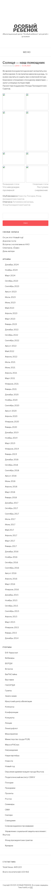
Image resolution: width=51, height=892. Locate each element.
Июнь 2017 (10, 524)
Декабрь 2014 (11, 638)
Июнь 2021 (10, 367)
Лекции (8, 723)
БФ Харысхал (11, 653)
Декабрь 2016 (11, 551)
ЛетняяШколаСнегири (23, 202)
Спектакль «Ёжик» (11, 248)
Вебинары (9, 658)
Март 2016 (10, 584)
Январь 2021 (11, 389)
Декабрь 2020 (12, 394)
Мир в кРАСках (12, 745)
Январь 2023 (11, 324)
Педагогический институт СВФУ (20, 777)
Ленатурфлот (11, 728)
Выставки (9, 680)
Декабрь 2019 (11, 432)
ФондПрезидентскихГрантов (16, 205)
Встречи (9, 669)
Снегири (9, 815)
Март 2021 (10, 378)
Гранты (8, 690)
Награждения (11, 750)
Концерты (9, 717)
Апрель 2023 (11, 313)
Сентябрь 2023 (12, 286)
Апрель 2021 (11, 373)
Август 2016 (10, 573)
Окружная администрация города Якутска (24, 772)
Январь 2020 (11, 427)
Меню (26, 52)
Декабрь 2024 (12, 264)
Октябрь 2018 (11, 465)
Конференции (11, 712)
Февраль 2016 (12, 589)
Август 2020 (11, 411)
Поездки (31, 196)
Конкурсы (9, 707)
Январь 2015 (11, 633)
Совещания (10, 820)
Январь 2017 (11, 546)
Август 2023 (10, 292)
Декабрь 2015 (11, 595)
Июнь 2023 (10, 302)
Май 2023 (9, 308)
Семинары (9, 804)
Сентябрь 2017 (12, 514)
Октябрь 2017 (11, 508)
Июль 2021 (10, 362)
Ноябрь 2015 (11, 600)
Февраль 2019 (12, 449)
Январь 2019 (11, 454)
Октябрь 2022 (11, 335)
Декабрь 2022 (11, 329)
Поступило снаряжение (40, 187)
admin (17, 66)
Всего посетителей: (12, 872)
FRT (31, 887)
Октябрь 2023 (11, 281)
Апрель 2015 (11, 616)
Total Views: (8, 867)
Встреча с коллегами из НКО (16, 244)
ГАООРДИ (10, 685)
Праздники (10, 788)
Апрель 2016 (11, 579)
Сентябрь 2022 (12, 340)
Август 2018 (10, 476)
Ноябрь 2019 (11, 438)
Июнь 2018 (10, 481)
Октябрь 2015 (11, 606)
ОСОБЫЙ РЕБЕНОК (25, 28)
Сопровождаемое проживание (19, 826)
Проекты (9, 793)
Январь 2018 (11, 497)
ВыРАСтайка (11, 674)
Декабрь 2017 (11, 503)
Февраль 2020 (12, 421)
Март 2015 (10, 622)
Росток (8, 799)
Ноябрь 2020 (11, 400)
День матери (9, 251)
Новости (22, 196)
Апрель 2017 (11, 535)
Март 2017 (10, 541)
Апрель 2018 (11, 486)
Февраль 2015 (12, 627)
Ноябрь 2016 (11, 557)
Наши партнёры (12, 755)
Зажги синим (11, 696)
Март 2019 (10, 443)
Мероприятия (11, 734)
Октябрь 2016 (11, 562)
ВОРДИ (8, 663)
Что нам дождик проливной (11, 187)
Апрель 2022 (11, 356)
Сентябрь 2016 (12, 568)
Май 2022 (9, 351)
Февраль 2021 (12, 384)
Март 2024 (10, 275)
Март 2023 (10, 319)
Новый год (10, 766)
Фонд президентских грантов (19, 840)
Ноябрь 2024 (11, 270)
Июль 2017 (10, 519)
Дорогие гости (9, 241)
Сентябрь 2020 (12, 405)
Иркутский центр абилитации (18, 701)
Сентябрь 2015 (12, 611)
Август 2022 (10, 346)
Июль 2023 (10, 297)
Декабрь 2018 (11, 459)
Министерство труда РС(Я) (17, 739)
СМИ (7, 810)
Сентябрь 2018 (12, 470)
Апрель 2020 (11, 416)
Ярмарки (9, 845)
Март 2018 (10, 492)
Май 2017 (9, 530)
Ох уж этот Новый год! (13, 237)
